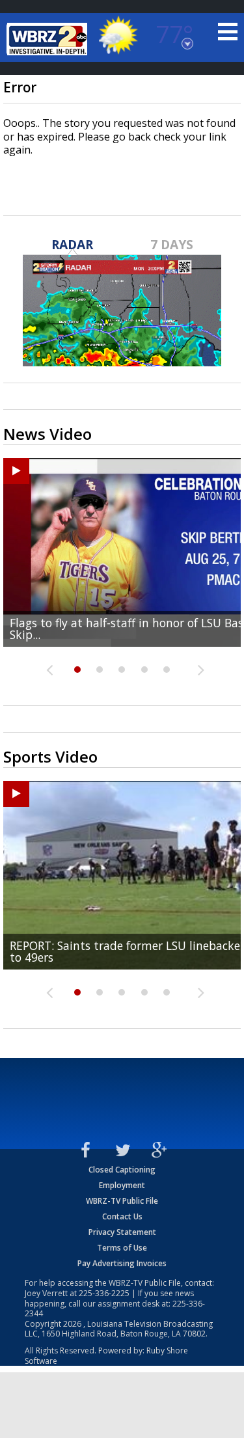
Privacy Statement (122, 1232)
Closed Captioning (122, 1169)
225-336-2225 (104, 1293)
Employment (122, 1185)
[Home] (49, 39)
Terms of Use (122, 1247)
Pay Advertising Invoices (122, 1263)
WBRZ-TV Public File (122, 1200)
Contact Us (122, 1216)
